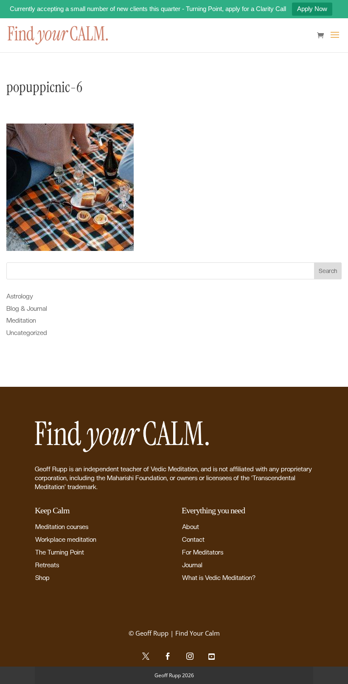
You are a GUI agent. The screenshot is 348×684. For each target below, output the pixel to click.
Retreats (47, 565)
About (190, 527)
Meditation (21, 320)
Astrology (19, 296)
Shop (42, 578)
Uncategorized (26, 333)
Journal (192, 565)
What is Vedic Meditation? (218, 578)
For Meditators (202, 552)
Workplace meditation (65, 539)
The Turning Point (59, 552)
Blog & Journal (26, 308)
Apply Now (312, 8)
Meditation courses (61, 527)
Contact (193, 539)
